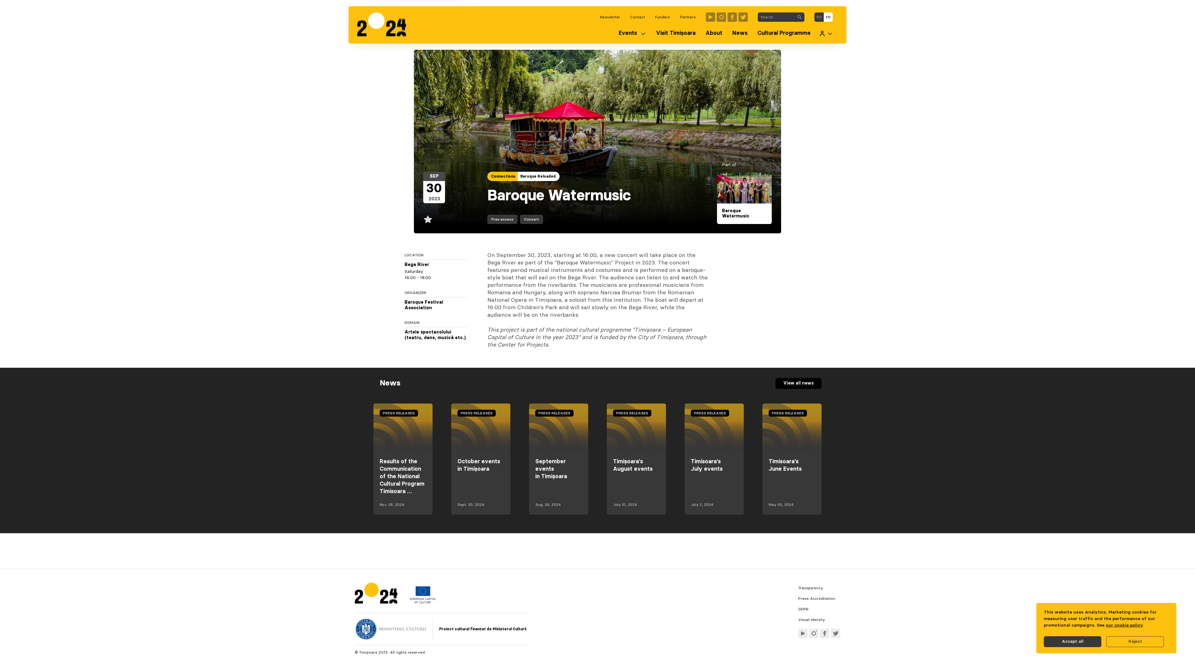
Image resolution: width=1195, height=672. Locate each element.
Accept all (1073, 641)
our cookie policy (1124, 625)
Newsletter (610, 17)
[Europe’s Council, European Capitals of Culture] (423, 602)
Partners (688, 17)
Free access (502, 219)
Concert (531, 219)
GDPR (803, 609)
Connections (503, 176)
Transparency (810, 588)
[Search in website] (799, 17)
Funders (662, 17)
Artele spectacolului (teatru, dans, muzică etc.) (435, 335)
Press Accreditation (816, 598)
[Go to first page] (384, 25)
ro (819, 17)
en (828, 17)
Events (628, 33)
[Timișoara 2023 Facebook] (732, 17)
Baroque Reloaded (538, 176)
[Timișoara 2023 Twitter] (743, 17)
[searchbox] (776, 17)
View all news (798, 383)
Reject (1135, 641)
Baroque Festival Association (424, 305)
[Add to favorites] (428, 219)
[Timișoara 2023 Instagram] (721, 17)
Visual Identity (811, 620)
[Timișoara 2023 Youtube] (710, 17)
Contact (637, 17)
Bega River (417, 265)
